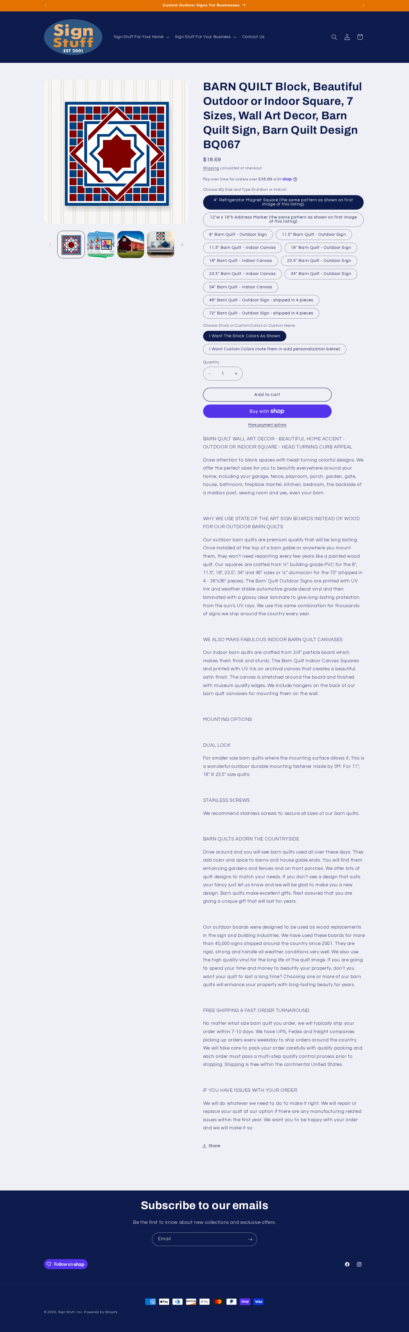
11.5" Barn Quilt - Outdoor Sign (314, 234)
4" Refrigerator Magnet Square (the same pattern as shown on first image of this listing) (283, 202)
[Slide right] (182, 245)
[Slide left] (50, 245)
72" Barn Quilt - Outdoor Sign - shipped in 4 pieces (261, 313)
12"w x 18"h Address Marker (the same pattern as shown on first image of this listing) (283, 219)
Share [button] (214, 1146)
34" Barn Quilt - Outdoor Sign (321, 274)
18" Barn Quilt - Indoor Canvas (240, 261)
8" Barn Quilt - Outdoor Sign (238, 234)
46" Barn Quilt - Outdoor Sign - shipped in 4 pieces (261, 300)
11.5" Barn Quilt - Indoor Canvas (242, 247)
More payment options (267, 425)
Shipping (211, 168)
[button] (140, 37)
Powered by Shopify (101, 1312)
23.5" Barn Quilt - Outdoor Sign (319, 261)
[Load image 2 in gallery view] (100, 244)
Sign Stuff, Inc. (70, 1312)
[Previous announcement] (46, 5)
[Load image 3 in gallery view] (130, 244)
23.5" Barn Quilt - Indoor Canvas (242, 274)
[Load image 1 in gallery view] (71, 244)
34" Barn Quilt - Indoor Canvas (240, 287)
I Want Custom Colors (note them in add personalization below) (274, 349)
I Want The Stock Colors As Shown (244, 336)
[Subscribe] (250, 1239)
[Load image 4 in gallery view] (160, 244)
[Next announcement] (363, 5)
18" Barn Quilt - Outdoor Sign (321, 247)
